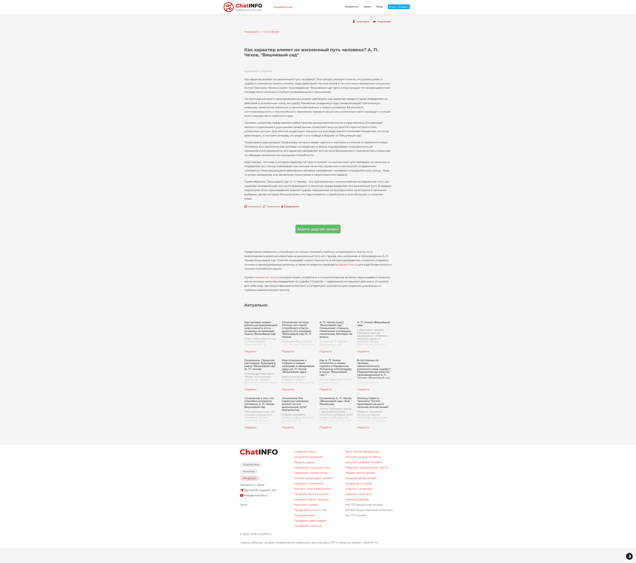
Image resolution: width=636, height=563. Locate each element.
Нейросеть (352, 6)
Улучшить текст (305, 515)
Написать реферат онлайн (363, 462)
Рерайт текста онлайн (360, 472)
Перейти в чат (282, 7)
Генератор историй (358, 483)
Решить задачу (304, 462)
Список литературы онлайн (313, 478)
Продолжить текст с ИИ (310, 510)
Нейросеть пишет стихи (310, 472)
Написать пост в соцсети (311, 494)
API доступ (249, 478)
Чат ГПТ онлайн (356, 515)
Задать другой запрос (318, 229)
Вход (379, 6)
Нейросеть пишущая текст (312, 467)
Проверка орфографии (310, 520)
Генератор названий (308, 457)
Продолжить (291, 206)
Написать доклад (357, 499)
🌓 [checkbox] (629, 556)
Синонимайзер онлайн (361, 478)
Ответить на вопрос (359, 488)
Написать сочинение (308, 483)
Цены (367, 6)
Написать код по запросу (311, 499)
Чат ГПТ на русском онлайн (364, 504)
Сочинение (271, 31)
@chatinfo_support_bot (260, 490)
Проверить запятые (308, 526)
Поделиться (384, 21)
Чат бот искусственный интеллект (369, 510)
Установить (363, 21)
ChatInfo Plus (251, 464)
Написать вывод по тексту (363, 457)
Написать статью (305, 504)
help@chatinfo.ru (255, 495)
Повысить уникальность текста (366, 467)
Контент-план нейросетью (312, 488)
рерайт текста (348, 264)
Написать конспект (358, 494)
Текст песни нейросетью (362, 451)
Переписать (273, 206)
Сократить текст (305, 451)
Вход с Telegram (399, 6)
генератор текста (266, 277)
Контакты (249, 471)
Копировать (254, 206)
